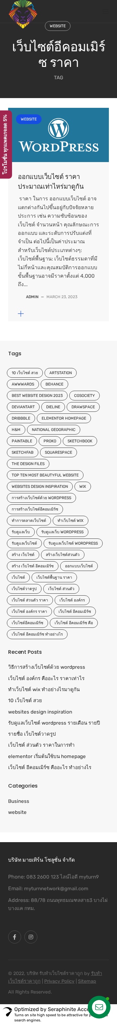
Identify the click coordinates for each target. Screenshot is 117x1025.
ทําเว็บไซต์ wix (71, 520)
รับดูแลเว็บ (21, 532)
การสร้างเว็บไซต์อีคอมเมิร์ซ (35, 509)
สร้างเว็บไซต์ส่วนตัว (63, 554)
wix (82, 486)
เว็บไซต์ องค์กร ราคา (29, 611)
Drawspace (83, 407)
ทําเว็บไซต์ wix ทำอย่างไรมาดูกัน (44, 689)
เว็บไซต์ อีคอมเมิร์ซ (74, 611)
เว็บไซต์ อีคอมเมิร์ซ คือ (74, 623)
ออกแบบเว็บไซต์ (79, 566)
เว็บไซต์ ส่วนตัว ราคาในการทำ (41, 745)
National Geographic (53, 429)
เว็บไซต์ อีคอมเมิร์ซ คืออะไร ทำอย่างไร (49, 767)
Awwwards (23, 384)
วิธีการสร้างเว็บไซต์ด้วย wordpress (46, 667)
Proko (50, 441)
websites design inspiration (40, 486)
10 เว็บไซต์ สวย (25, 373)
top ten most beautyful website (45, 475)
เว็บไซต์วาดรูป (24, 589)
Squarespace (58, 452)
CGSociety (84, 395)
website (58, 26)
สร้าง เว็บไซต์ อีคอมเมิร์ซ (33, 566)
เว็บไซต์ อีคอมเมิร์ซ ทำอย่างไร (37, 634)
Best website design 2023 (37, 395)
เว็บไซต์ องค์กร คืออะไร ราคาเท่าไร (46, 678)
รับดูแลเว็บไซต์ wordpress (73, 543)
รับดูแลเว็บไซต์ (24, 543)
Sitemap (87, 981)
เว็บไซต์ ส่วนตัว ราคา (30, 600)
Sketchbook (80, 441)
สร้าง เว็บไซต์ (23, 554)
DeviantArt (23, 407)
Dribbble (21, 418)
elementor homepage (64, 418)
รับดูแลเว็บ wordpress (62, 532)
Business (18, 801)
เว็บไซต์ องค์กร (72, 600)
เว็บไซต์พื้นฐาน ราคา (54, 577)
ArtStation (60, 373)
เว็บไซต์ (18, 577)
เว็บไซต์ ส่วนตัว (61, 589)
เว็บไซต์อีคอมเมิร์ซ (27, 623)
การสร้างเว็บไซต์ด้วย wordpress (41, 498)
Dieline (53, 407)
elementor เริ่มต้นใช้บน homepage (47, 756)
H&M (16, 429)
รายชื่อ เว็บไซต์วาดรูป (32, 734)
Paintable (22, 441)
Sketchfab (22, 452)
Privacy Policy (59, 981)
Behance (54, 384)
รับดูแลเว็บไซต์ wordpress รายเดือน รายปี (54, 723)
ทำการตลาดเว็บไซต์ (29, 520)
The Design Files (28, 464)
